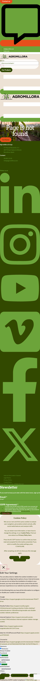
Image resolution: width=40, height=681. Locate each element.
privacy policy (25, 511)
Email (3, 497)
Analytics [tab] (3, 662)
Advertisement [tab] (5, 666)
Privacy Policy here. (25, 535)
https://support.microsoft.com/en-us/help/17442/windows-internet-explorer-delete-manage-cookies (19, 619)
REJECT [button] (25, 557)
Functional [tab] (3, 653)
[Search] (2, 67)
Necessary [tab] (3, 646)
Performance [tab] (4, 657)
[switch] (0, 655)
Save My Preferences (19, 675)
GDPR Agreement (9, 504)
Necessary (4, 648)
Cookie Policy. (26, 533)
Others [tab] (2, 671)
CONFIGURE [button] (20, 560)
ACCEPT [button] (14, 557)
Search (2, 60)
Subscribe (6, 513)
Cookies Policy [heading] (20, 518)
